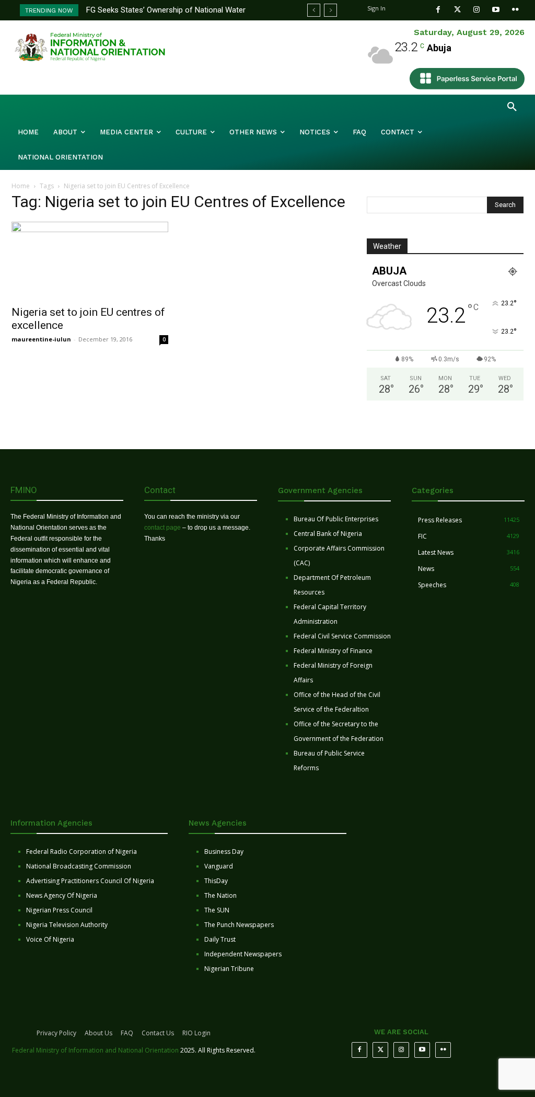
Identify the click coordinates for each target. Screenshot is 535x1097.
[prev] (313, 10)
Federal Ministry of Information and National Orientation (95, 1050)
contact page (162, 527)
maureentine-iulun (41, 339)
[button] (512, 107)
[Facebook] (438, 10)
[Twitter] (457, 10)
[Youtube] (496, 10)
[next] (330, 10)
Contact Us (158, 1033)
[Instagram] (477, 10)
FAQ (127, 1033)
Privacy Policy (56, 1033)
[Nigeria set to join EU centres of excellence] (89, 260)
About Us (98, 1033)
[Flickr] (515, 10)
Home (20, 185)
